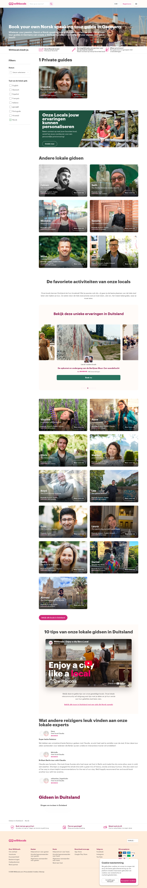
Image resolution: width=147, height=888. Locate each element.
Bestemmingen (14, 859)
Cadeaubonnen (14, 862)
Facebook (100, 852)
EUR (116, 4)
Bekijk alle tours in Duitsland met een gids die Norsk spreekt (88, 704)
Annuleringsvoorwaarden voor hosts (61, 855)
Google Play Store (81, 854)
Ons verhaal (13, 852)
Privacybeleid (28, 871)
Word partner (13, 864)
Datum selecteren (19, 72)
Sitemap (41, 871)
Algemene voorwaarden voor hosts (61, 859)
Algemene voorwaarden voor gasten (39, 859)
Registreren (127, 4)
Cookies (35, 871)
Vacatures (12, 854)
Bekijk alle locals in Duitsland (53, 618)
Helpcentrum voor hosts (61, 852)
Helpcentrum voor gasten (40, 852)
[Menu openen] (136, 4)
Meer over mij (79, 94)
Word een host (58, 863)
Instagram (100, 854)
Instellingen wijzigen (110, 880)
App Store (78, 852)
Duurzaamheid (14, 857)
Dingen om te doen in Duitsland (54, 805)
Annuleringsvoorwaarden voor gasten (39, 855)
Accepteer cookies (128, 881)
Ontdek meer (49, 144)
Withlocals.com (18, 871)
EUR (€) (130, 840)
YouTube (99, 857)
